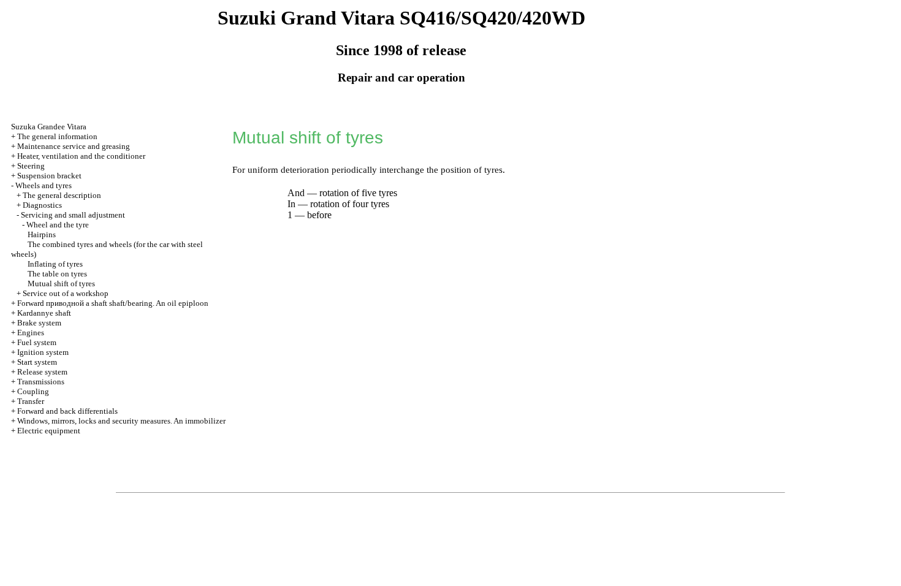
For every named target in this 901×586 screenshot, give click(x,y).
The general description (62, 195)
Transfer (30, 401)
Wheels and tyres (43, 185)
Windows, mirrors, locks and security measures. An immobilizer (121, 420)
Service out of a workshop (65, 293)
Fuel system (36, 342)
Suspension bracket (49, 175)
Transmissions (40, 381)
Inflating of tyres (55, 263)
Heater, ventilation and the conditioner (81, 156)
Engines (30, 332)
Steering (31, 165)
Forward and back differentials (67, 411)
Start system (37, 362)
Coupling (33, 391)
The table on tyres (57, 273)
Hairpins (42, 234)
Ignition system (43, 352)
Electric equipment (48, 430)
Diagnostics (42, 205)
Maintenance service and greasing (73, 146)
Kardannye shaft (44, 313)
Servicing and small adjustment (73, 214)
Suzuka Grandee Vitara (48, 126)
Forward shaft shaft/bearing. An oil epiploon (112, 303)
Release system (42, 371)
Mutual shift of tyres (61, 283)
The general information (57, 136)
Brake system (39, 322)
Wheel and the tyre (57, 224)
